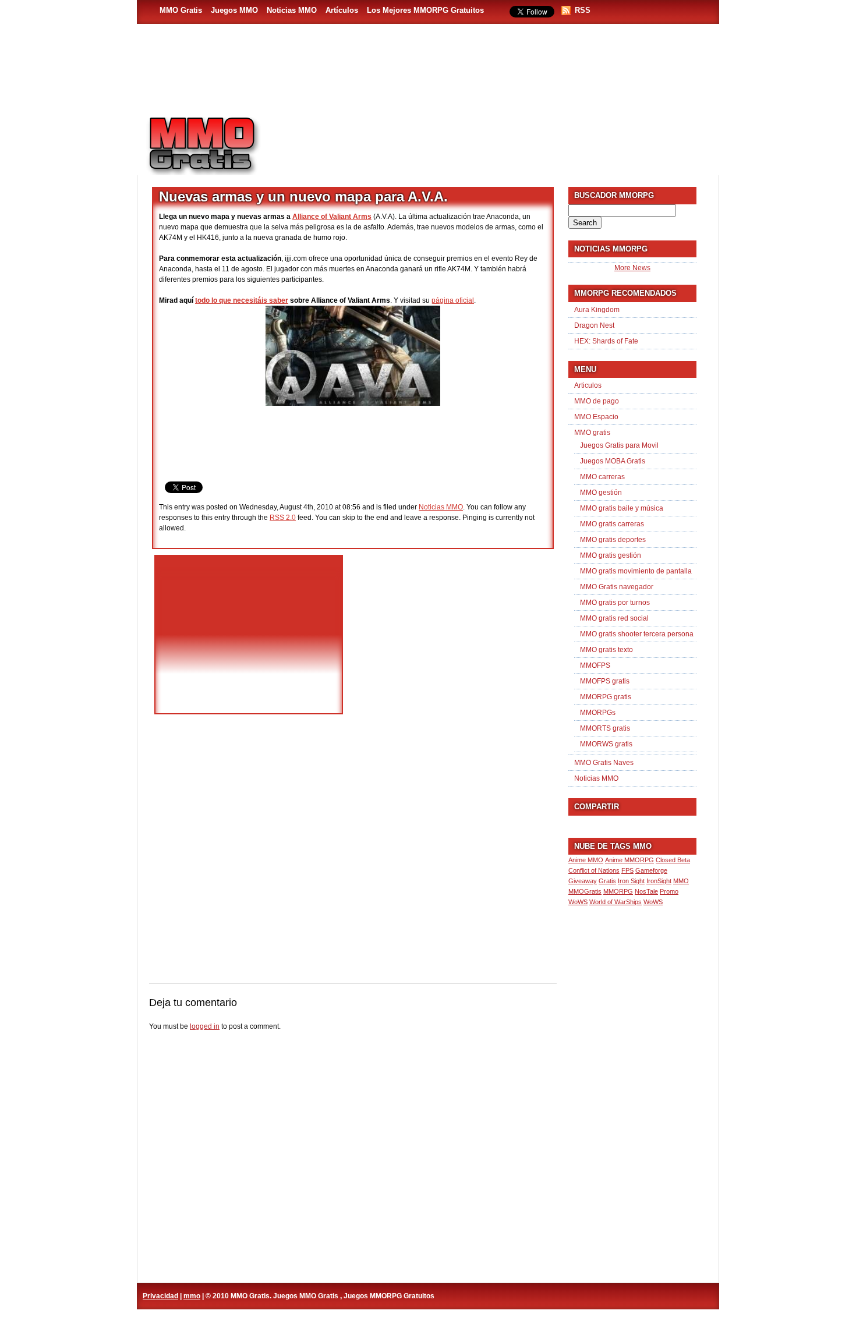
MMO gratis (592, 432)
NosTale (646, 891)
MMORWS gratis (606, 744)
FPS (627, 870)
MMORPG (618, 891)
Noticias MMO (292, 10)
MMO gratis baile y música (621, 508)
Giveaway (582, 880)
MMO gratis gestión (610, 555)
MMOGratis (585, 891)
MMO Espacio (596, 417)
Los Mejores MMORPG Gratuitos (425, 10)
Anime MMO (585, 859)
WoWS (653, 901)
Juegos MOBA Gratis (612, 461)
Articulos (588, 385)
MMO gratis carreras (612, 524)
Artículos (342, 10)
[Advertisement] (496, 140)
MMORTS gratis (605, 728)
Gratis (607, 880)
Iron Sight (631, 880)
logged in (205, 1026)
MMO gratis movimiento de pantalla (636, 571)
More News (632, 268)
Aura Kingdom (597, 310)
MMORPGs (598, 713)
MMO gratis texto (606, 650)
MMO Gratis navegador (616, 587)
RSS (582, 10)
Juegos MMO (234, 10)
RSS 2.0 (283, 517)
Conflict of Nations (594, 870)
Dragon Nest (594, 325)
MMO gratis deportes (613, 540)
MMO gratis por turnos (615, 602)
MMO (681, 880)
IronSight (658, 880)
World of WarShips (615, 901)
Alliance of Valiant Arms (332, 217)
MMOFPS (595, 665)
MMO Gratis (181, 10)
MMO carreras (602, 477)
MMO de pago (596, 401)
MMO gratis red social (614, 618)
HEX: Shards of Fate (606, 341)
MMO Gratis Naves (604, 763)
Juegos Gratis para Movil (619, 445)
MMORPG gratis (605, 697)
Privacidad (160, 1296)
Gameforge (651, 870)
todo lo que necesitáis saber (241, 300)
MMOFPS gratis (604, 681)
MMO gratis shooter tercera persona (637, 634)
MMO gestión (601, 492)
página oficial (452, 300)
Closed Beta (673, 859)
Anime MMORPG (629, 859)
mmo (191, 1296)
